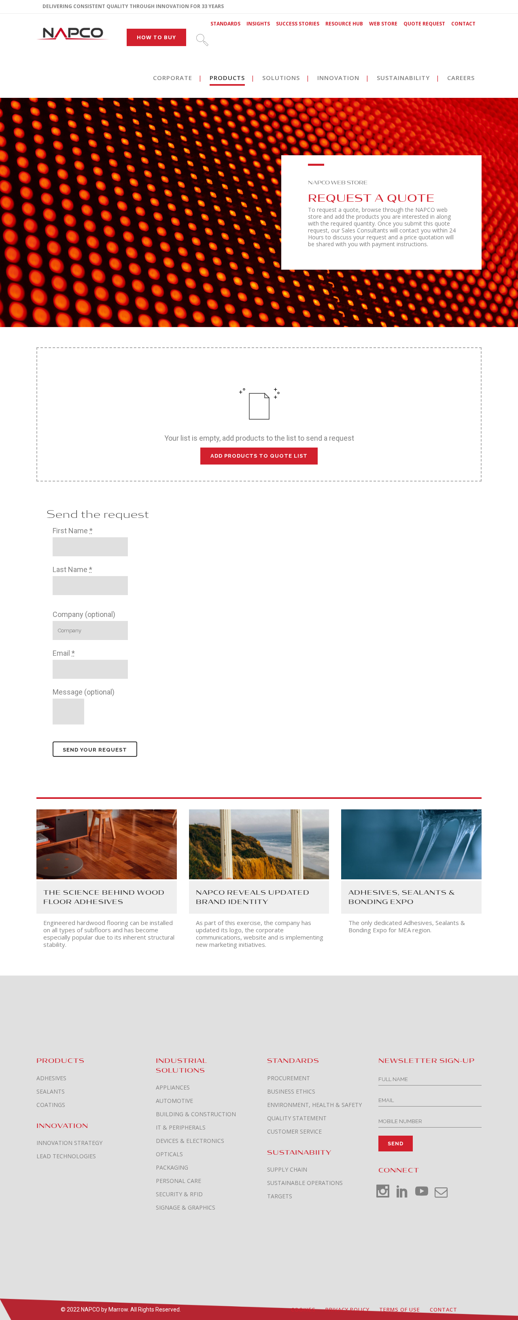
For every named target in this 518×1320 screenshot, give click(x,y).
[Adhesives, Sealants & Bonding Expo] (411, 843)
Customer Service (294, 1131)
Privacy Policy (347, 1309)
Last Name (72, 569)
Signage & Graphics (185, 1207)
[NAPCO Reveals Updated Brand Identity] (259, 843)
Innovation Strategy (69, 1143)
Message (84, 692)
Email (64, 653)
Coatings (50, 1105)
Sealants (50, 1091)
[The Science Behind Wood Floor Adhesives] (106, 843)
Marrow (118, 1309)
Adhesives (51, 1078)
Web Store (383, 23)
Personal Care (178, 1181)
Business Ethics (291, 1091)
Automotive (174, 1101)
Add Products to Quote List (259, 456)
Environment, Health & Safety (314, 1105)
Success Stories (297, 23)
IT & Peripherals (181, 1127)
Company (84, 614)
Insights (258, 23)
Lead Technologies (66, 1156)
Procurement (288, 1078)
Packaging (172, 1167)
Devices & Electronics (190, 1141)
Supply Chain (287, 1169)
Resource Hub (344, 23)
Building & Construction (196, 1114)
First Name (73, 530)
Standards (225, 23)
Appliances (173, 1087)
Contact (463, 23)
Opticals (169, 1154)
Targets (279, 1196)
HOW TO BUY (156, 37)
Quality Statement (297, 1118)
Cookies (303, 1309)
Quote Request (424, 23)
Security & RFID (179, 1194)
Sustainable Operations (305, 1183)
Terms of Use (399, 1309)
